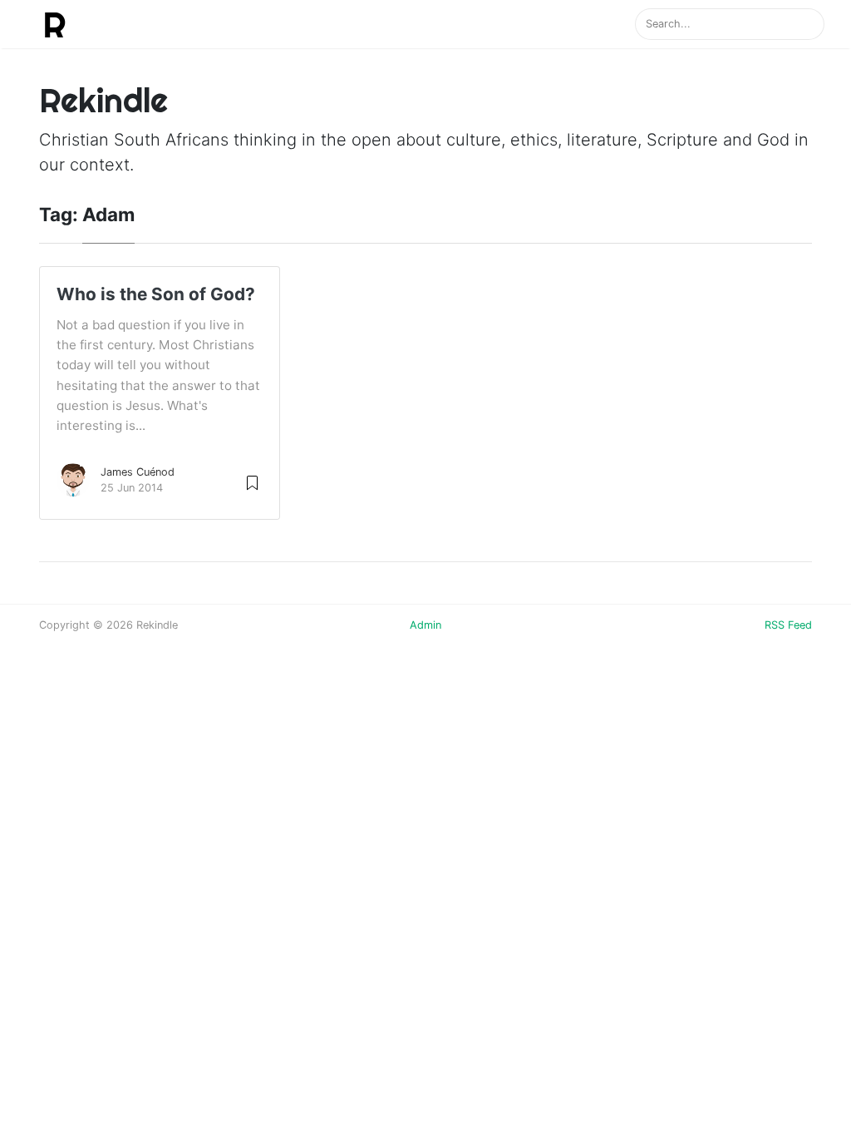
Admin (425, 625)
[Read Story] (252, 482)
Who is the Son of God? (156, 294)
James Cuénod (138, 472)
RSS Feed (788, 625)
